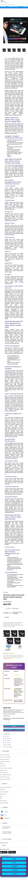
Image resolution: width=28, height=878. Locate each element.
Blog (1, 796)
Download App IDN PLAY (5, 787)
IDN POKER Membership (5, 774)
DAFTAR (21, 6)
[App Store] (4, 852)
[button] (24, 14)
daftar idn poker (12, 132)
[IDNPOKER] (6, 2)
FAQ (1, 798)
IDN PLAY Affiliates (4, 803)
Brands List (2, 789)
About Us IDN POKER (4, 755)
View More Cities (4, 843)
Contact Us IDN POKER (5, 757)
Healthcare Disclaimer (5, 779)
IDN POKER (5, 592)
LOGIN (7, 6)
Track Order (3, 766)
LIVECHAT (15, 874)
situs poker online (9, 166)
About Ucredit (3, 800)
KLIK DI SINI (9, 658)
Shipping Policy (3, 770)
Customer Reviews (4, 791)
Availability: (6, 613)
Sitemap (2, 763)
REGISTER (15, 866)
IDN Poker (7, 58)
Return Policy (3, 794)
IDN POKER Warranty (5, 777)
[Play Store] (12, 852)
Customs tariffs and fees (6, 768)
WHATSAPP (14, 870)
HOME (14, 859)
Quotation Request (4, 759)
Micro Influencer (4, 772)
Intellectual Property (5, 761)
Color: (6, 617)
